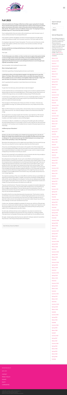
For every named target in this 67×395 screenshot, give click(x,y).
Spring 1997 (54, 338)
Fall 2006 (54, 239)
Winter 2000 (55, 309)
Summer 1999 (55, 314)
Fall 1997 (54, 333)
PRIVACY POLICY (6, 377)
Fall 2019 (54, 102)
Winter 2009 (55, 215)
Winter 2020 (55, 100)
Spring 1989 (54, 356)
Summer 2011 (55, 189)
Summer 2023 (55, 66)
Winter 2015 (55, 152)
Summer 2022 (55, 79)
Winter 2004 (55, 267)
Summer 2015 (55, 147)
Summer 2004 (55, 262)
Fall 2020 (54, 92)
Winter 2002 (55, 288)
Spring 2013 (54, 171)
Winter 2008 (55, 225)
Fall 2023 (54, 63)
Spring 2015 (54, 150)
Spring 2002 (55, 286)
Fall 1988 (54, 359)
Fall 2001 (54, 291)
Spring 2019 (54, 108)
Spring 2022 (55, 82)
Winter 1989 (54, 354)
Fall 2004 (54, 259)
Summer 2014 (55, 157)
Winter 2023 (55, 74)
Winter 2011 (54, 194)
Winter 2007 (55, 236)
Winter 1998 (54, 330)
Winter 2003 (55, 278)
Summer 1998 (55, 325)
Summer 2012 (55, 178)
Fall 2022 (54, 71)
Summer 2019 (55, 105)
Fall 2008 (54, 218)
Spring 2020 (55, 97)
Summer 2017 (55, 129)
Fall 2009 (54, 207)
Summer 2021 (55, 89)
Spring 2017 (54, 131)
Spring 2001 (55, 296)
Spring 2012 (54, 181)
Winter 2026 (55, 58)
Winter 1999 (54, 320)
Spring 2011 (54, 191)
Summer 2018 (55, 116)
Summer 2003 (55, 273)
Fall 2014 (54, 155)
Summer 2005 (55, 252)
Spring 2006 (55, 244)
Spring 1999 (54, 317)
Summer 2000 (55, 304)
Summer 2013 (55, 168)
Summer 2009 (55, 210)
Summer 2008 (55, 220)
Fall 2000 (54, 301)
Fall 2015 (54, 144)
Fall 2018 (54, 113)
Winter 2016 (55, 142)
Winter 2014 (55, 163)
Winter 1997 (54, 341)
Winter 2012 (55, 184)
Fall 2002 (54, 280)
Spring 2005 (55, 254)
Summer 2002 (55, 283)
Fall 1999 (54, 312)
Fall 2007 (54, 228)
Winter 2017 (55, 123)
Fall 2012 (54, 176)
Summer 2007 (55, 231)
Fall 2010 (54, 197)
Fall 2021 (54, 87)
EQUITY (4, 382)
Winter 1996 (54, 348)
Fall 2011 (54, 186)
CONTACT (4, 374)
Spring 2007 (55, 233)
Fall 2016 (54, 134)
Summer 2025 (55, 61)
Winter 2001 (55, 299)
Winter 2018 (55, 121)
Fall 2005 (54, 249)
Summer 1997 (55, 335)
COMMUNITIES (5, 384)
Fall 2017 (54, 126)
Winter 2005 (55, 257)
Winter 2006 (55, 246)
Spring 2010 (55, 202)
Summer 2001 (55, 293)
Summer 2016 (55, 136)
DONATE (4, 379)
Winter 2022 (55, 84)
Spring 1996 (54, 346)
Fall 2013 (54, 165)
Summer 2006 (55, 241)
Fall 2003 (54, 270)
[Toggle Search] (59, 7)
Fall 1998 (54, 322)
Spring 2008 (55, 223)
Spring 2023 (55, 68)
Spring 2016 (54, 139)
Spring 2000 (55, 307)
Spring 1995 (54, 351)
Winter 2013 (55, 173)
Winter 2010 (55, 205)
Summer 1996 (55, 343)
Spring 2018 (54, 118)
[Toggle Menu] (64, 7)
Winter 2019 (55, 110)
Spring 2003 (55, 275)
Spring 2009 (55, 212)
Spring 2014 (54, 160)
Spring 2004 (55, 265)
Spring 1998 (54, 327)
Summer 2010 (55, 199)
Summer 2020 (55, 95)
